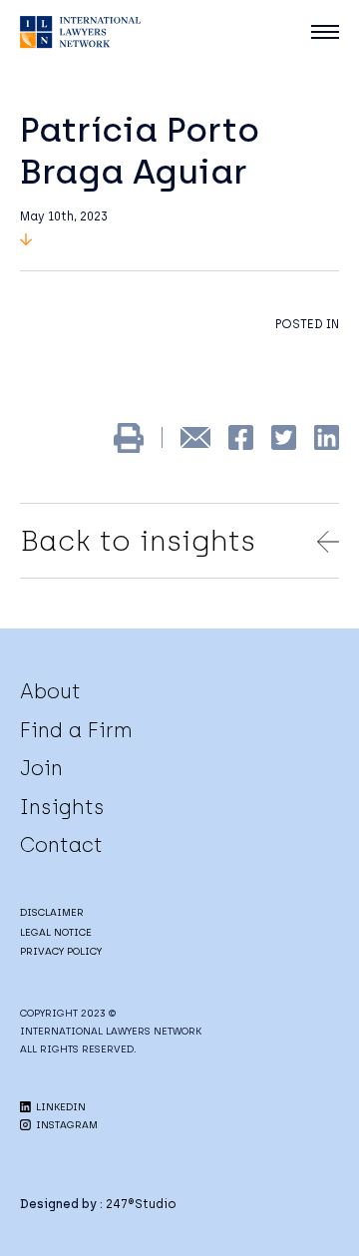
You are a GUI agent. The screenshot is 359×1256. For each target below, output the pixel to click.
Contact (61, 845)
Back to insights (137, 541)
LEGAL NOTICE (56, 932)
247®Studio (141, 1204)
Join (41, 768)
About (50, 691)
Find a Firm (76, 730)
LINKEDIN (59, 1106)
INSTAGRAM (65, 1124)
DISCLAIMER (52, 912)
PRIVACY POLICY (61, 951)
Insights (62, 807)
